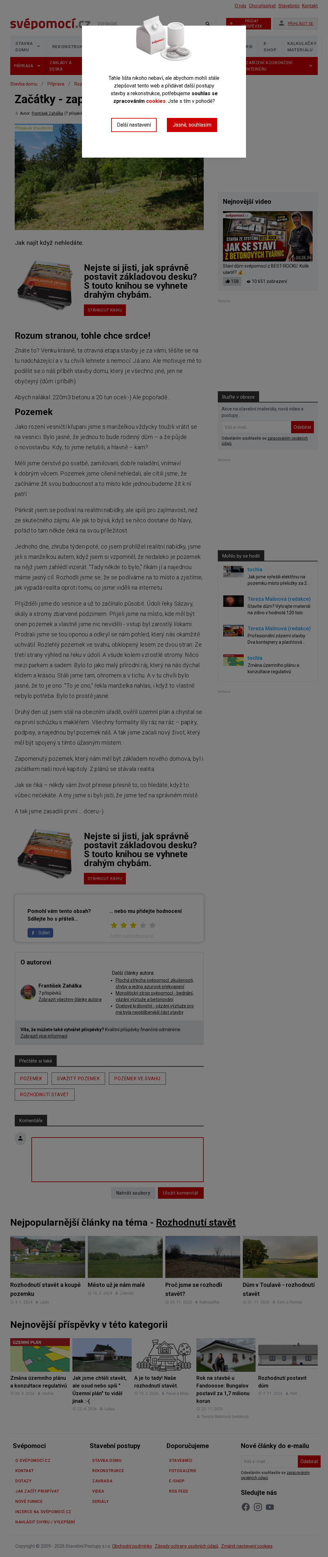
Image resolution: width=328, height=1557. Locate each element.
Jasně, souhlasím (192, 125)
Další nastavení (134, 125)
